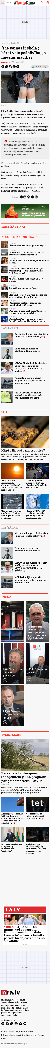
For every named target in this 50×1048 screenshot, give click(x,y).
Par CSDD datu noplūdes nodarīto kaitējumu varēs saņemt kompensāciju (28, 395)
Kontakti (4, 1038)
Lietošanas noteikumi (8, 1035)
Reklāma (11, 1031)
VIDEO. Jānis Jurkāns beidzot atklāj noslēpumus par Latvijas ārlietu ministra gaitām (31, 367)
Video (6, 596)
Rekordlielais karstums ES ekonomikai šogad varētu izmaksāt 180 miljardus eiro (11, 485)
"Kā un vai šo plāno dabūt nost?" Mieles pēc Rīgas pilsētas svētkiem (11, 514)
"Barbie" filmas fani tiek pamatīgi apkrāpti (26, 280)
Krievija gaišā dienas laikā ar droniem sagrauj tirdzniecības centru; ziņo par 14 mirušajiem (12, 818)
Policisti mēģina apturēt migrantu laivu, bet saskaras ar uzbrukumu (30, 380)
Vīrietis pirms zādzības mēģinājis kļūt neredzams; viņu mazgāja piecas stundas (36, 848)
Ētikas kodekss (31, 1035)
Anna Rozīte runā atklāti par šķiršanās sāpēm (29, 261)
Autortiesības (21, 1035)
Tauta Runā (10, 43)
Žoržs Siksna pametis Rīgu (23, 288)
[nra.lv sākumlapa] (8, 2)
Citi (18, 43)
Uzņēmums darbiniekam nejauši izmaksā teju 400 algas (25, 304)
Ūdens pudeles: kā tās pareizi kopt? (27, 245)
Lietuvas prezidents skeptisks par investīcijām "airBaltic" (11, 847)
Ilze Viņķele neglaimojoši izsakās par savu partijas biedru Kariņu (28, 296)
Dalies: (15, 197)
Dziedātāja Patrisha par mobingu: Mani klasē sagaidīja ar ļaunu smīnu (27, 320)
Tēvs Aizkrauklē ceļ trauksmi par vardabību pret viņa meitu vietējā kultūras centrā (26, 270)
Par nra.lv (4, 1031)
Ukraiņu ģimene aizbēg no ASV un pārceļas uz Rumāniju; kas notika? (36, 484)
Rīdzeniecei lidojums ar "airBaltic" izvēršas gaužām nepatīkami (26, 253)
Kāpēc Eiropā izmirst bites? (23, 450)
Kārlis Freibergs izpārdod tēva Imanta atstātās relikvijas (31, 335)
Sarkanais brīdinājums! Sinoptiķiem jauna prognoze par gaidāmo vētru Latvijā (24, 777)
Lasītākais (9, 328)
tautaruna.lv (5, 62)
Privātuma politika (27, 1031)
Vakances (41, 1035)
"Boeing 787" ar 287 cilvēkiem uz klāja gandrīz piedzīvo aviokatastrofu (35, 514)
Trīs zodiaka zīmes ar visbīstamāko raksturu (27, 350)
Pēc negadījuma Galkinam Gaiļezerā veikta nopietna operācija (27, 312)
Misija (18, 1031)
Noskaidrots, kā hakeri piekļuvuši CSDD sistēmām (35, 816)
